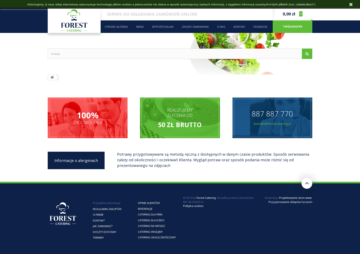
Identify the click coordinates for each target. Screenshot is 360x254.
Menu (140, 27)
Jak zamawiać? (102, 226)
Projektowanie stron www (295, 198)
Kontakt (239, 27)
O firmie (98, 214)
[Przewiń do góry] (306, 183)
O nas (221, 27)
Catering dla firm (150, 214)
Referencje (145, 209)
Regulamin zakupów (107, 209)
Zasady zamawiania (195, 27)
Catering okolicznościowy (157, 237)
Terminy (98, 237)
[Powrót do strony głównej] (52, 77)
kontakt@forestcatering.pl (272, 123)
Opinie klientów (149, 203)
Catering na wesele (151, 226)
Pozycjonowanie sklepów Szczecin (290, 202)
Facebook (260, 27)
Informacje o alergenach (76, 160)
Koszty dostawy (104, 232)
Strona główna (116, 27)
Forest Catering (206, 198)
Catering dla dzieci (151, 220)
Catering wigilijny (150, 232)
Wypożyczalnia (163, 27)
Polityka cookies (193, 206)
